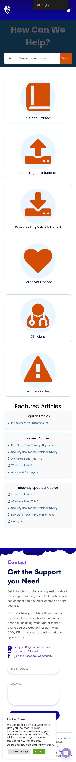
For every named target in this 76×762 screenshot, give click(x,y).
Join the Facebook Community (33, 656)
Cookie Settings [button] (19, 751)
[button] (38, 99)
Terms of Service (60, 756)
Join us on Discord (26, 651)
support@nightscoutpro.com (32, 647)
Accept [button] (39, 751)
